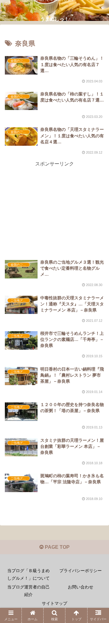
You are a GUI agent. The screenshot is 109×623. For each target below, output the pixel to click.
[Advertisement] (54, 201)
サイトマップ (54, 603)
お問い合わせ (80, 587)
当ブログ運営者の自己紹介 (28, 591)
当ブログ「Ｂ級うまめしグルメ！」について (28, 574)
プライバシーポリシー (80, 570)
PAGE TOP (57, 547)
